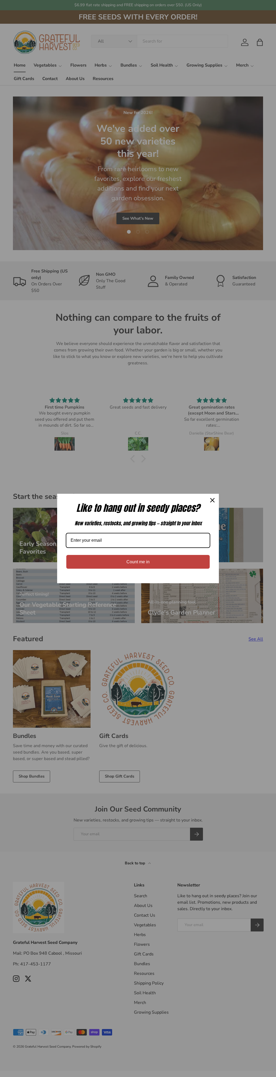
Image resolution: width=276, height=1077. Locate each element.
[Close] (212, 500)
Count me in (138, 562)
